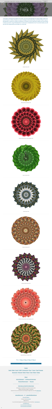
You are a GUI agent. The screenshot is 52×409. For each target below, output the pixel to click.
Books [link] (20, 3)
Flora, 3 (26, 359)
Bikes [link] (24, 3)
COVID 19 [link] (33, 3)
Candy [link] (27, 3)
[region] (26, 1)
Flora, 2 (22, 359)
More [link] (48, 3)
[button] (51, 4)
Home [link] (13, 3)
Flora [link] (41, 3)
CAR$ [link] (29, 3)
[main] (26, 9)
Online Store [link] (17, 3)
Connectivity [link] (37, 3)
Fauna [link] (44, 3)
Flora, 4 (30, 359)
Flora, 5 (34, 359)
